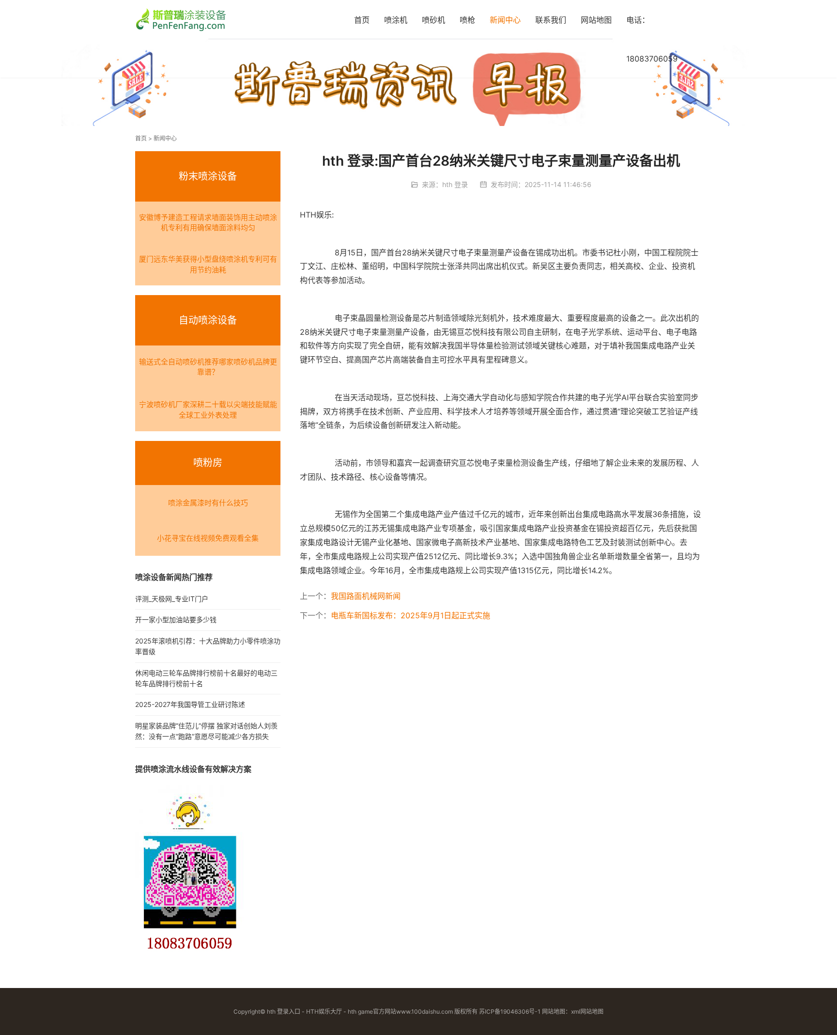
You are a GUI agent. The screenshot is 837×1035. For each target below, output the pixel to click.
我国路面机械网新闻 (366, 596)
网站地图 (596, 20)
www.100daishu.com (424, 1011)
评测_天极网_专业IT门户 (171, 599)
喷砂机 (433, 20)
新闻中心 (505, 20)
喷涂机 (395, 20)
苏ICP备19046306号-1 (510, 1011)
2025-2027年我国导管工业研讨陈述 (190, 704)
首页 (362, 20)
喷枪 (467, 20)
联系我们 (550, 20)
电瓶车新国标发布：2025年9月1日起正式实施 (410, 615)
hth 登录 (455, 184)
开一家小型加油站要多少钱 (176, 619)
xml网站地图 (587, 1011)
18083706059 (652, 58)
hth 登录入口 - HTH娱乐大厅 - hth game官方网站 (331, 1011)
